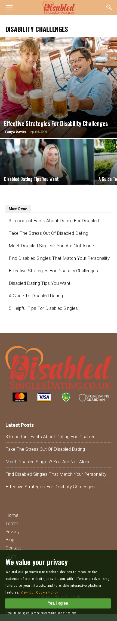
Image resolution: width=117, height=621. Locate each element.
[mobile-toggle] (9, 7)
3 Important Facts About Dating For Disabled (54, 220)
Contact (13, 548)
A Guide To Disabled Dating (36, 295)
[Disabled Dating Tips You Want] (47, 174)
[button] (109, 7)
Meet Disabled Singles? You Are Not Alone (51, 245)
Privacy (12, 531)
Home (12, 515)
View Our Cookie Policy (39, 592)
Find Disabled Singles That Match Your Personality (59, 258)
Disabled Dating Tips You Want (39, 283)
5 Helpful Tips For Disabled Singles (43, 308)
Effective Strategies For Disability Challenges (53, 270)
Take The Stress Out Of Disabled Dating (48, 233)
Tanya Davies (15, 131)
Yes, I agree (58, 603)
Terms (12, 523)
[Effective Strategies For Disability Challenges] (58, 87)
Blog (9, 539)
